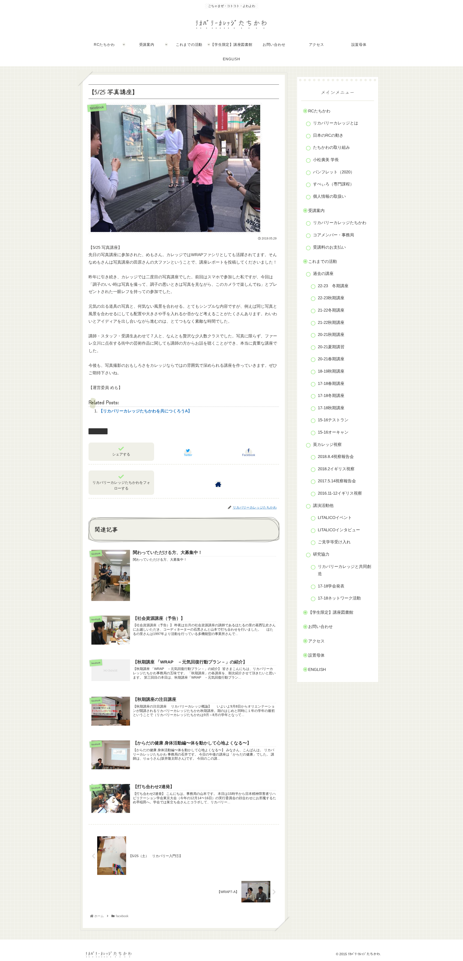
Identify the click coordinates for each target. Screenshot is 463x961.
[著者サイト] (218, 484)
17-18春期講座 (331, 383)
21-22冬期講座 (331, 310)
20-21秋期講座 (331, 334)
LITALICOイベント (335, 517)
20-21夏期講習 (331, 347)
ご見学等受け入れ (334, 542)
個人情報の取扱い (329, 196)
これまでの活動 (322, 261)
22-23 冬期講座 (333, 286)
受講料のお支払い (329, 247)
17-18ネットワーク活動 (339, 598)
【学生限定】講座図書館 (330, 612)
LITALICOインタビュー (339, 530)
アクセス (316, 641)
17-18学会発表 (331, 586)
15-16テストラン (333, 420)
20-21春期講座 (331, 359)
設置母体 (316, 655)
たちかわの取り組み (331, 147)
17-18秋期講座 (331, 408)
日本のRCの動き (328, 135)
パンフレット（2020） (333, 172)
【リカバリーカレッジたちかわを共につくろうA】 (145, 411)
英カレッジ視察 (327, 444)
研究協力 (321, 554)
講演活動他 (323, 505)
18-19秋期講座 (331, 371)
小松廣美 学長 (326, 159)
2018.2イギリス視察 (336, 469)
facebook (100, 431)
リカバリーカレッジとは (335, 123)
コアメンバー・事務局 (333, 235)
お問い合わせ (320, 626)
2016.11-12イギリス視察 (340, 493)
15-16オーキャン (333, 432)
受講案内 (316, 210)
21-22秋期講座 (331, 322)
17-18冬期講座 (331, 395)
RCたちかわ (319, 111)
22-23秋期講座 (331, 298)
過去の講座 (323, 273)
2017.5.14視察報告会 (337, 481)
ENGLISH (317, 669)
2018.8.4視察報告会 (336, 456)
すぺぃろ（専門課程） (333, 184)
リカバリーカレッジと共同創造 (344, 570)
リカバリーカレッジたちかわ (339, 222)
